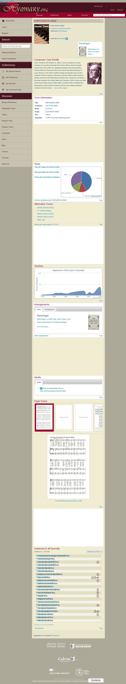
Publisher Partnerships (80, 681)
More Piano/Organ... (43, 326)
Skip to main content (7, 1)
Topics (4, 115)
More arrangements (41, 336)
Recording (61, 38)
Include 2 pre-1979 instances (44, 625)
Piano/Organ (84, 44)
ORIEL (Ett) (41, 220)
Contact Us (55, 681)
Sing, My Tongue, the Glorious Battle (47, 167)
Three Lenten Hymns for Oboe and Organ (51, 322)
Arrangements (50, 309)
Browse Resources (9, 102)
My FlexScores (12, 77)
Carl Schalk (49, 106)
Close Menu (10, 21)
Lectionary (6, 133)
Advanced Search (9, 52)
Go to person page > (61, 88)
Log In (4, 27)
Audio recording (48, 388)
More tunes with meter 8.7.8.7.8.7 (47, 224)
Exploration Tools (8, 108)
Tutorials (5, 158)
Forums (5, 152)
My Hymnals (11, 84)
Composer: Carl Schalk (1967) (60, 28)
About (34, 681)
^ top (100, 94)
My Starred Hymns (13, 71)
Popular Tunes (7, 127)
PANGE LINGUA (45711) (45, 217)
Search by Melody (9, 59)
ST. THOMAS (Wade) (44, 211)
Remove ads (98, 6)
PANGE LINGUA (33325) (45, 214)
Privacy (47, 681)
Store (70, 15)
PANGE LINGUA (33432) (45, 208)
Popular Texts (7, 121)
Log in (112, 10)
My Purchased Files (13, 90)
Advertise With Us (65, 681)
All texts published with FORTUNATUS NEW (50, 200)
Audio (39, 382)
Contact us (56, 635)
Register (120, 10)
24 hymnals (63, 31)
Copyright (41, 681)
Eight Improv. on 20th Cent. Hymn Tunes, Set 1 (54, 319)
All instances (39, 628)
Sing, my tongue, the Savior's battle (47, 172)
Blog (3, 145)
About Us (5, 164)
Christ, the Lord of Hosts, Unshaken (47, 177)
